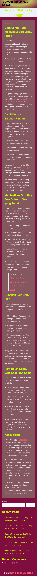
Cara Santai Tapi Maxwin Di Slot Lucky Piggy (18, 31)
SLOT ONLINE (9, 23)
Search (5, 502)
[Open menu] (33, 3)
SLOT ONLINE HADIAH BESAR (21, 573)
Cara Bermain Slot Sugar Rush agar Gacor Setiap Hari (19, 282)
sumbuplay (23, 440)
